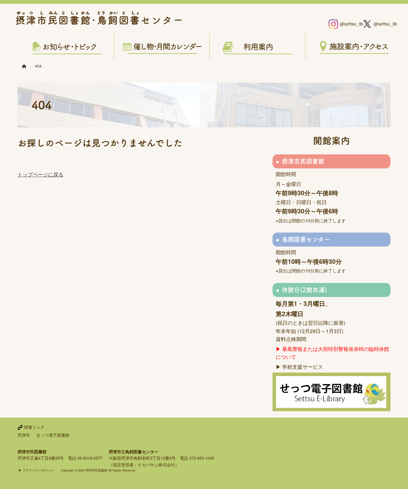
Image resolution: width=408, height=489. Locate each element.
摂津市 (24, 435)
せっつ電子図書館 (52, 435)
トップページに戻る (40, 174)
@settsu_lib (349, 23)
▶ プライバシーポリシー (36, 470)
